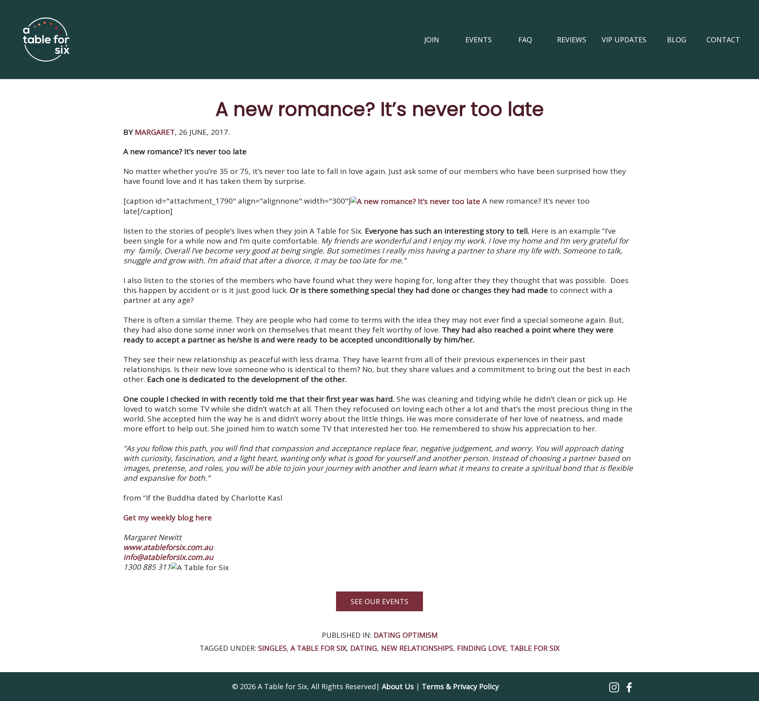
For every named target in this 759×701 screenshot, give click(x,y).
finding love (481, 648)
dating (363, 648)
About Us (398, 686)
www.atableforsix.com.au (168, 547)
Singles (272, 648)
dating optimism (406, 635)
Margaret (155, 132)
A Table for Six (318, 648)
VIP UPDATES (624, 39)
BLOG (676, 39)
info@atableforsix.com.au (168, 557)
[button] (615, 686)
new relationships (417, 648)
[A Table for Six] (46, 39)
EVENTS (478, 39)
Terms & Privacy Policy (460, 686)
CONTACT (723, 39)
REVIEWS (571, 39)
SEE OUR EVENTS (379, 601)
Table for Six (534, 648)
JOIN (431, 39)
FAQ (525, 39)
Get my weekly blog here (167, 517)
